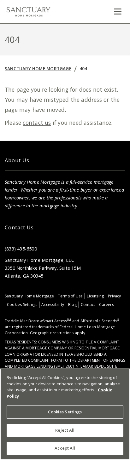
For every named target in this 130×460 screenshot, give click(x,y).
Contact (88, 304)
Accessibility (52, 304)
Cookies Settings (22, 304)
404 (83, 69)
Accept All (65, 448)
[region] (65, 414)
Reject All (64, 430)
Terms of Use (70, 296)
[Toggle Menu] (117, 11)
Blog (72, 304)
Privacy (114, 296)
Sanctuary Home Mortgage (38, 69)
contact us (37, 122)
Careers (106, 304)
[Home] (28, 12)
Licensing (95, 296)
